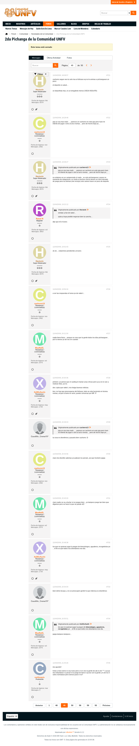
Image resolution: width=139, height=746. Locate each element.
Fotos (69, 58)
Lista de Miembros (81, 28)
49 (64, 705)
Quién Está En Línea (44, 28)
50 (72, 705)
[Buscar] (133, 13)
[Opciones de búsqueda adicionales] (129, 13)
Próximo (106, 705)
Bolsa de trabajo (103, 24)
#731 (108, 498)
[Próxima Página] (91, 65)
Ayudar (106, 716)
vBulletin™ (70, 732)
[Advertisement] (16, 84)
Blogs (74, 24)
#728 (108, 378)
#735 (108, 663)
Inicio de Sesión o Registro (122, 2)
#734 (108, 619)
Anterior (39, 705)
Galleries (61, 24)
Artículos (35, 24)
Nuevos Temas (11, 28)
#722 (108, 118)
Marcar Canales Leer (62, 28)
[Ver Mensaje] (90, 167)
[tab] (36, 58)
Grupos (85, 24)
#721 (108, 75)
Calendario (95, 28)
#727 (108, 333)
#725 (108, 247)
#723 (108, 162)
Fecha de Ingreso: (38, 101)
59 (88, 705)
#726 (108, 289)
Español (10, 716)
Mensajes (36, 58)
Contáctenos (117, 716)
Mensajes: (35, 102)
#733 (108, 587)
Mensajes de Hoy (26, 28)
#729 (108, 422)
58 (80, 705)
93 (96, 705)
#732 (108, 542)
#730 (108, 454)
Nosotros (20, 24)
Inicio (8, 24)
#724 (108, 204)
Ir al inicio (129, 716)
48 (56, 705)
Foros (48, 24)
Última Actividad (53, 58)
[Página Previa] (86, 65)
